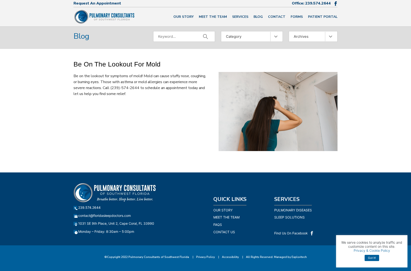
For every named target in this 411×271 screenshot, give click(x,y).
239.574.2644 (318, 3)
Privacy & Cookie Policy (372, 250)
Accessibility (230, 257)
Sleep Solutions (289, 217)
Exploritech (299, 257)
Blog (258, 17)
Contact (276, 17)
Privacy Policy (205, 257)
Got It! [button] (372, 258)
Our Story (183, 17)
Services (240, 17)
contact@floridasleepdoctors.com (104, 216)
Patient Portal (323, 17)
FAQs (217, 225)
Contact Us (224, 232)
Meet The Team (213, 17)
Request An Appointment (97, 3)
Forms (297, 17)
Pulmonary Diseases (293, 210)
